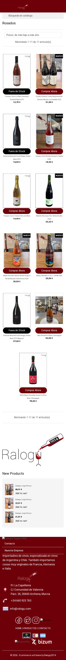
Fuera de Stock (17, 91)
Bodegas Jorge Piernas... (24, 486)
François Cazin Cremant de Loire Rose (17, 216)
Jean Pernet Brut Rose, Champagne (49, 335)
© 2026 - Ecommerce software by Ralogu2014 (33, 655)
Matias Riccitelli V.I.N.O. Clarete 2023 (49, 275)
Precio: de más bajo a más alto (32, 35)
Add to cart (21, 493)
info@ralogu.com (20, 608)
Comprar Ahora (49, 91)
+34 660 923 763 (21, 600)
